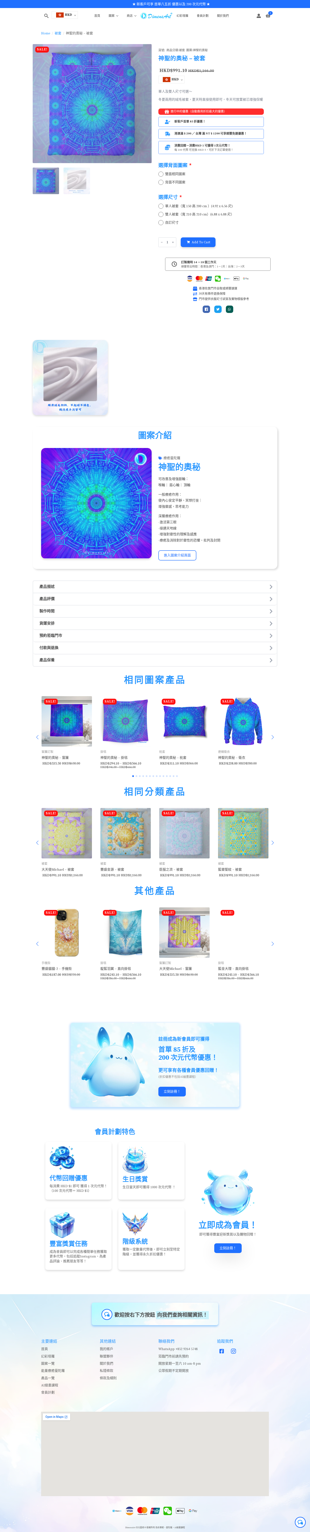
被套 (58, 33)
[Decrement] (161, 242)
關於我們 (223, 16)
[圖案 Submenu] (119, 16)
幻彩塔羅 (182, 16)
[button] (37, 737)
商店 (130, 16)
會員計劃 (203, 16)
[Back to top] (7, 1524)
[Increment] (173, 242)
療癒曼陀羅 (171, 458)
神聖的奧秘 (200, 50)
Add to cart (201, 242)
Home (45, 33)
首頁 (97, 16)
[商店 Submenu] (137, 16)
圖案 (112, 16)
